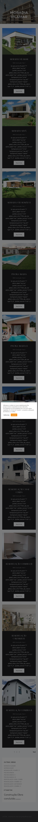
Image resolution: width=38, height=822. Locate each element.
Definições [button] (6, 415)
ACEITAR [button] (14, 415)
